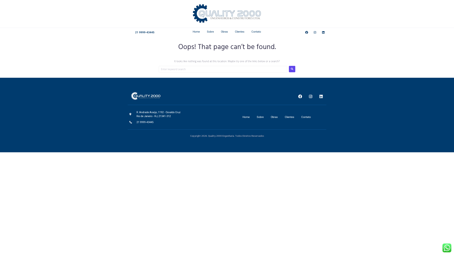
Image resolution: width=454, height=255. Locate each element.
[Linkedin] (323, 32)
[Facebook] (306, 32)
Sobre (210, 31)
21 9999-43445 (144, 32)
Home (196, 31)
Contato (256, 31)
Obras (224, 31)
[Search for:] (223, 69)
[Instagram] (315, 32)
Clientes (239, 31)
